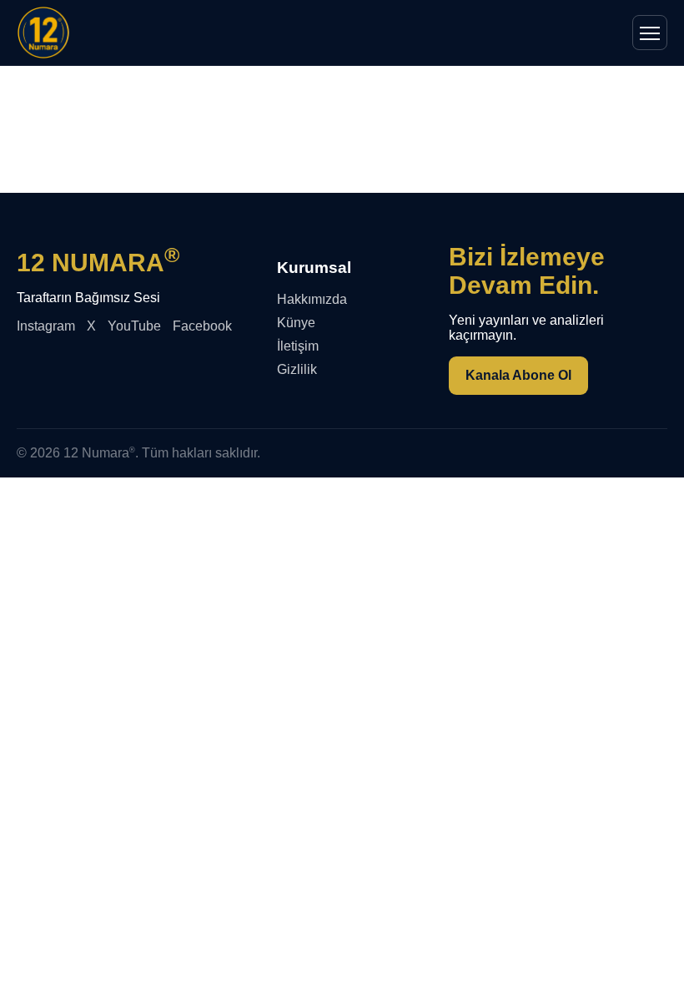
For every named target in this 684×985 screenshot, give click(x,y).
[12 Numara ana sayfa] (43, 32)
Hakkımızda (312, 299)
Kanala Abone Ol (518, 375)
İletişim (298, 346)
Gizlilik (297, 369)
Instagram (46, 326)
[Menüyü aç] (649, 32)
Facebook (202, 326)
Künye (296, 323)
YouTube (134, 326)
